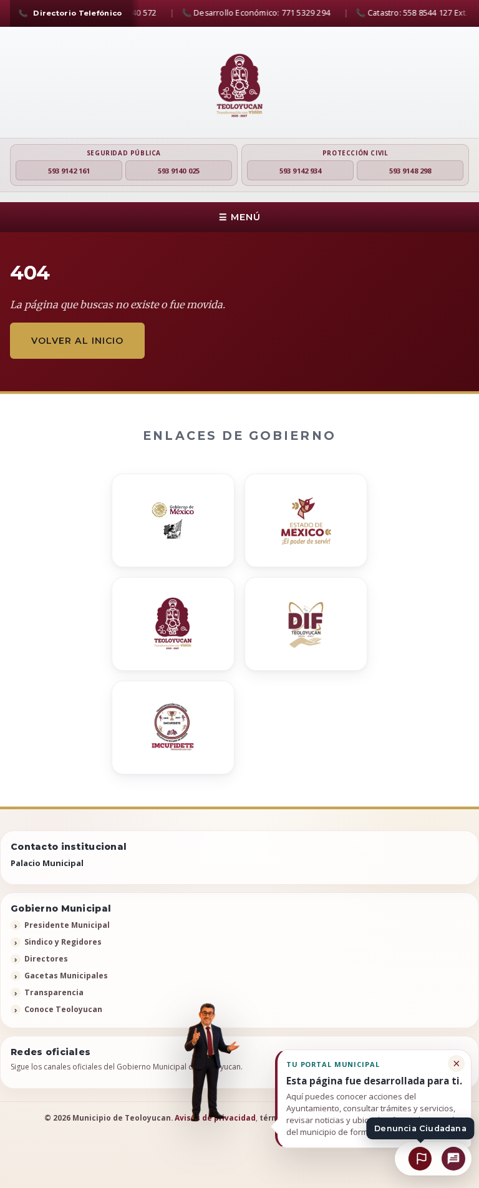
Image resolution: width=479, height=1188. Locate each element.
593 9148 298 (410, 170)
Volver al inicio (77, 340)
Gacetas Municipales (66, 975)
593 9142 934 (300, 170)
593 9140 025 (179, 170)
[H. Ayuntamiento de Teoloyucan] (239, 86)
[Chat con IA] (454, 1158)
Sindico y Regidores (63, 942)
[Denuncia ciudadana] (420, 1159)
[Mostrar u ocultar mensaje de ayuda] (207, 1063)
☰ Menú (240, 217)
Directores (46, 958)
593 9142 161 (69, 170)
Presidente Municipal (67, 925)
